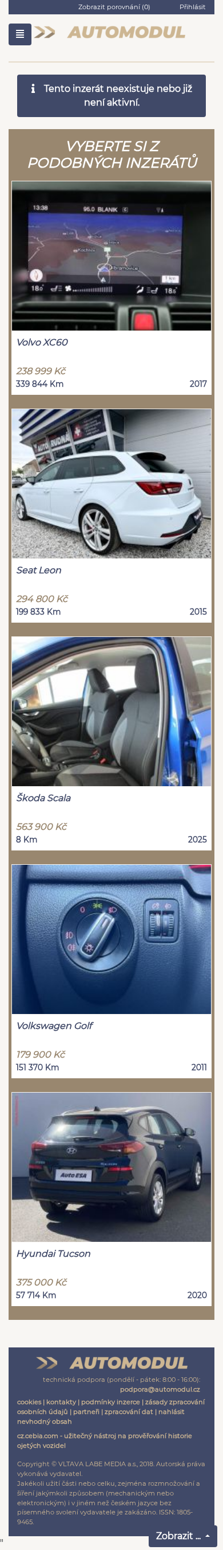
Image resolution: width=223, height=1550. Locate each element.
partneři (86, 1412)
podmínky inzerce (110, 1402)
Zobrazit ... (179, 1535)
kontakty (61, 1402)
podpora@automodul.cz (160, 1389)
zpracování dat (129, 1412)
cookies (29, 1402)
